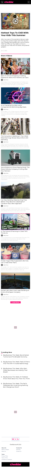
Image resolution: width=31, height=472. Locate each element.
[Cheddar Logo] (8, 2)
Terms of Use (5, 457)
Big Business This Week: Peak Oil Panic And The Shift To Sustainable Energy (16, 362)
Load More (15, 302)
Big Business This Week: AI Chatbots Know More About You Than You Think (16, 377)
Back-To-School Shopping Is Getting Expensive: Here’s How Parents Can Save (14, 76)
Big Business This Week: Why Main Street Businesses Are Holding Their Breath (15, 370)
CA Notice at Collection (7, 459)
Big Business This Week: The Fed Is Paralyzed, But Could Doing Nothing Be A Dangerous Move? (15, 385)
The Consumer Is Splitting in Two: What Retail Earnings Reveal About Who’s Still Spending (14, 137)
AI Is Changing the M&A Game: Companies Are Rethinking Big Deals (13, 106)
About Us (4, 451)
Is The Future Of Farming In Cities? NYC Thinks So (14, 232)
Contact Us (18, 451)
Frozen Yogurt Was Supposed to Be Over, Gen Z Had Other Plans (15, 261)
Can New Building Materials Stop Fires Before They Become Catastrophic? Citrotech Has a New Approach (14, 201)
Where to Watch (5, 449)
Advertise (18, 449)
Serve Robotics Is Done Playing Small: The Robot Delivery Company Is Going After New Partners (15, 169)
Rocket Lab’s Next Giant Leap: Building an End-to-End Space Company (15, 291)
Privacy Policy (5, 456)
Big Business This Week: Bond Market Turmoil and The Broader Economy (16, 356)
